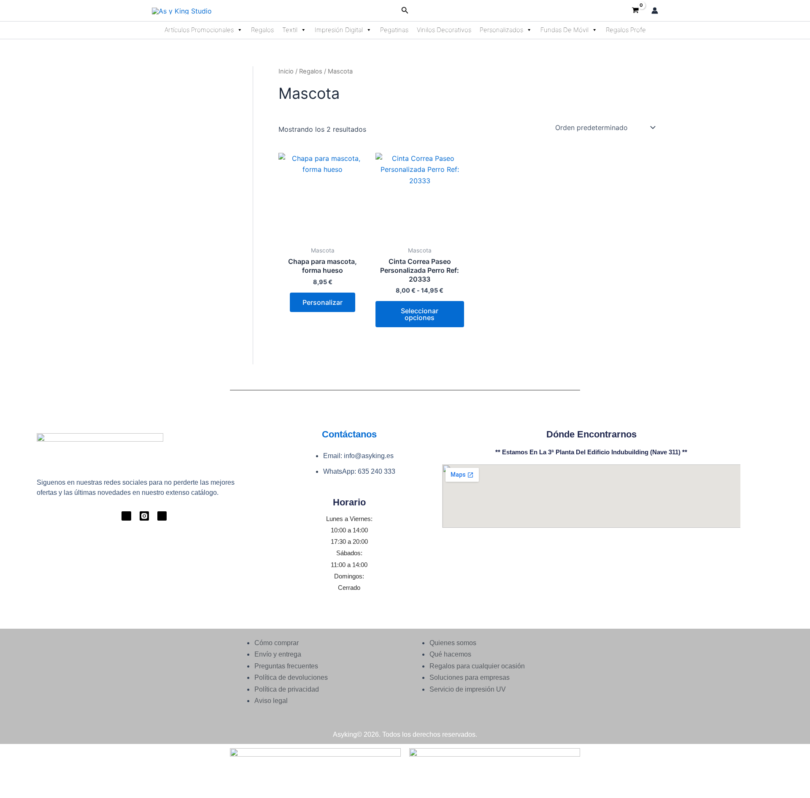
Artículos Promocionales (199, 30)
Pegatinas (394, 30)
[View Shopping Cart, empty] (635, 10)
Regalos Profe (626, 30)
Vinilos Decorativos (444, 30)
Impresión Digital (339, 30)
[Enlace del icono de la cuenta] (654, 10)
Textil (289, 30)
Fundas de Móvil (564, 30)
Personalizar (322, 302)
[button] (405, 10)
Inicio (286, 71)
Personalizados (501, 30)
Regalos (262, 30)
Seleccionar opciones (419, 314)
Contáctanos (349, 434)
